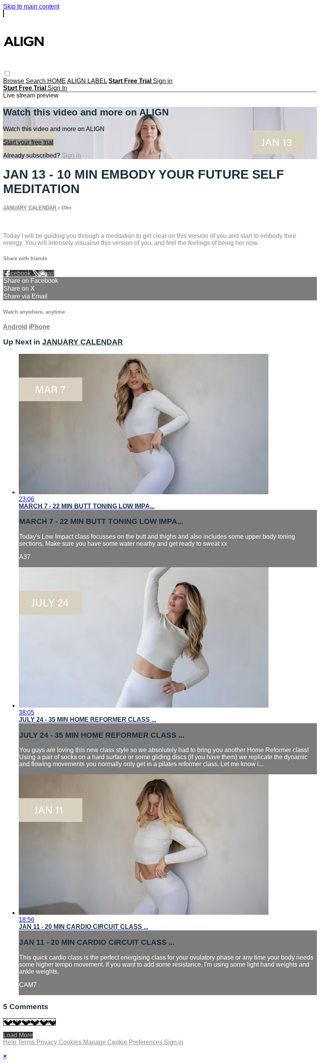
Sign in (162, 81)
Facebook (17, 273)
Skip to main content (31, 6)
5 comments (20, 222)
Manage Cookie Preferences (123, 1042)
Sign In (57, 88)
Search (36, 81)
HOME (56, 81)
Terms (27, 1042)
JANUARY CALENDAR (30, 208)
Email (46, 273)
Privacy (47, 1042)
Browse (14, 81)
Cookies (71, 1042)
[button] (7, 73)
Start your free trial (28, 142)
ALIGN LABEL (87, 81)
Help (10, 1042)
